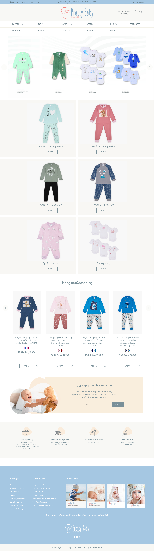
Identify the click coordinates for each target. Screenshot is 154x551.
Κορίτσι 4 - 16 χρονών (17, 25)
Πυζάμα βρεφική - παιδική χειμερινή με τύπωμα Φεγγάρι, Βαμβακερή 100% (60, 342)
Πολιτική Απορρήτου (18, 499)
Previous (4, 67)
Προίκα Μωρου (113, 25)
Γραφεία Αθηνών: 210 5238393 (44, 499)
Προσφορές (135, 24)
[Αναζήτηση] (140, 12)
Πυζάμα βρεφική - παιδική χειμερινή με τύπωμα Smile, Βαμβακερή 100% (26, 340)
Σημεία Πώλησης (16, 509)
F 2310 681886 (37, 495)
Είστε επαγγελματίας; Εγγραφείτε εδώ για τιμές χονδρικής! (77, 515)
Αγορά (27, 366)
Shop (77, 93)
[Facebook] (75, 538)
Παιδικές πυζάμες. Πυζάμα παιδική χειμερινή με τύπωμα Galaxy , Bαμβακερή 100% (127, 342)
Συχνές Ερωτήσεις (17, 505)
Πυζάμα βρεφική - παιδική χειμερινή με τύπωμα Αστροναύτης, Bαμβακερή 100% (93, 342)
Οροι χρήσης (15, 495)
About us (13, 485)
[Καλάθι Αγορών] (135, 12)
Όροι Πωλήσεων (16, 502)
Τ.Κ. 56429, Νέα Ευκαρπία (42, 488)
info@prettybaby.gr (40, 502)
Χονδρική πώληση (17, 488)
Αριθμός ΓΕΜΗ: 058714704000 (44, 505)
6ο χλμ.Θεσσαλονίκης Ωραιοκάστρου (46, 485)
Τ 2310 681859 (37, 492)
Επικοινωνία (14, 492)
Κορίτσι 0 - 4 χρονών (43, 25)
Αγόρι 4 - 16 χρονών (67, 25)
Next (150, 67)
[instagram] (79, 538)
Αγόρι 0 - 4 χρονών (91, 25)
